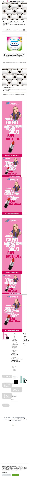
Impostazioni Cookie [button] (6, 474)
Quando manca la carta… (9, 87)
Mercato (18, 24)
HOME (24, 333)
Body (15, 24)
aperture (10, 89)
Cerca (24, 344)
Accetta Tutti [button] (15, 474)
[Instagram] (13, 367)
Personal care (22, 24)
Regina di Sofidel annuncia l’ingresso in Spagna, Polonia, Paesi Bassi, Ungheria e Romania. (14, 54)
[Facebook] (16, 367)
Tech (8, 90)
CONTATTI (25, 343)
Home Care (16, 56)
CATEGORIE (26, 342)
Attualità (11, 24)
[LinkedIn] (14, 370)
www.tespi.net (17, 361)
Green (20, 89)
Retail (4, 25)
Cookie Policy (19, 419)
